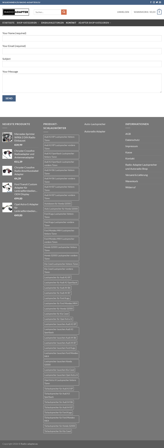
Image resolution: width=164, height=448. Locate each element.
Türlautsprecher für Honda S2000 (59, 426)
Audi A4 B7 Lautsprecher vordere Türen (59, 197)
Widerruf (130, 187)
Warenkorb (131, 181)
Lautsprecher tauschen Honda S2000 (58, 363)
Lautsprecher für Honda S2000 (58, 308)
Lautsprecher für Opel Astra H (58, 319)
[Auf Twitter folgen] (157, 2)
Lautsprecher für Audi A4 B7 (57, 293)
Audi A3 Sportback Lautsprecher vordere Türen (59, 163)
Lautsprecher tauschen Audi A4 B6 (60, 337)
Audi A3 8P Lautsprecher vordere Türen (59, 147)
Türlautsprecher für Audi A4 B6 (58, 402)
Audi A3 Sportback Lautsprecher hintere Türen (59, 155)
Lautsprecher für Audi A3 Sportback (60, 282)
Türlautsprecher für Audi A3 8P (58, 388)
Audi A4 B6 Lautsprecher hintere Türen (59, 172)
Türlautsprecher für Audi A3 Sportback (57, 395)
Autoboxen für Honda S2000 (57, 203)
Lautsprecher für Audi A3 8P (57, 277)
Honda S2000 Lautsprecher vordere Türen (61, 257)
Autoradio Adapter (94, 131)
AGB (128, 133)
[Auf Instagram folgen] (154, 2)
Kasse (128, 152)
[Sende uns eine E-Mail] (160, 2)
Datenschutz (132, 139)
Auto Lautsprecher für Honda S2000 (61, 208)
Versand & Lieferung (136, 174)
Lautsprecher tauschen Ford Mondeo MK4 (61, 355)
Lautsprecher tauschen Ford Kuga (59, 348)
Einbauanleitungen (52, 22)
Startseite (8, 22)
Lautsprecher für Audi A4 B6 (57, 288)
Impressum (131, 146)
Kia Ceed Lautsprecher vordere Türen (58, 270)
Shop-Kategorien (27, 22)
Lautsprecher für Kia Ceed (56, 313)
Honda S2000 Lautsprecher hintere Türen (60, 249)
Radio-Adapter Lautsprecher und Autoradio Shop (141, 166)
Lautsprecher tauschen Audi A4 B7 (60, 343)
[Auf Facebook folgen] (151, 2)
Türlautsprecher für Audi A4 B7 (58, 407)
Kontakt (71, 22)
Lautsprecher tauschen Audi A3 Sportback (58, 331)
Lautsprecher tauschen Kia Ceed (59, 370)
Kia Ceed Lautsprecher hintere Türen (61, 264)
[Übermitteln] (64, 12)
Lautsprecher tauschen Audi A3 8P (60, 324)
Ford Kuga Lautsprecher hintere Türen (59, 215)
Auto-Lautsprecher (95, 123)
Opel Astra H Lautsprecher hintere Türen (60, 382)
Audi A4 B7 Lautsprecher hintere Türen (59, 188)
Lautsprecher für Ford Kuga (57, 298)
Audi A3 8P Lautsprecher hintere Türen (59, 138)
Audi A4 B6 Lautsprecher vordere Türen (59, 180)
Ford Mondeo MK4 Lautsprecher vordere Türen (59, 240)
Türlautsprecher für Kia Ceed (57, 431)
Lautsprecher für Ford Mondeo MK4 (60, 303)
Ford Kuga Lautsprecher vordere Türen (59, 224)
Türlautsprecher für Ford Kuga (58, 412)
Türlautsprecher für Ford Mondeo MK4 (59, 419)
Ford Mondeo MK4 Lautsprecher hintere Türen (59, 232)
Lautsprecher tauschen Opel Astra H (61, 375)
